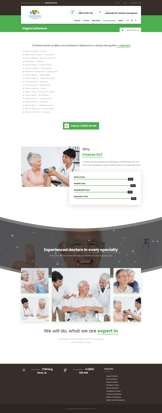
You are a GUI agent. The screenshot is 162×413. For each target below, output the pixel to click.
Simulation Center (112, 385)
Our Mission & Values (113, 391)
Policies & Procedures (113, 397)
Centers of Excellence (114, 394)
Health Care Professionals (115, 400)
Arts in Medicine (111, 379)
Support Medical (112, 376)
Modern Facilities (112, 382)
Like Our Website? (112, 388)
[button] (128, 20)
